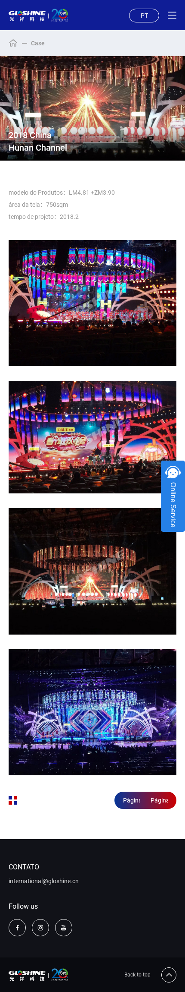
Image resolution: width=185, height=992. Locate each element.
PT (144, 15)
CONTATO (24, 867)
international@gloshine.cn (44, 881)
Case (38, 43)
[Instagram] (40, 927)
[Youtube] (63, 927)
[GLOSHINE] (38, 15)
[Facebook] (17, 927)
